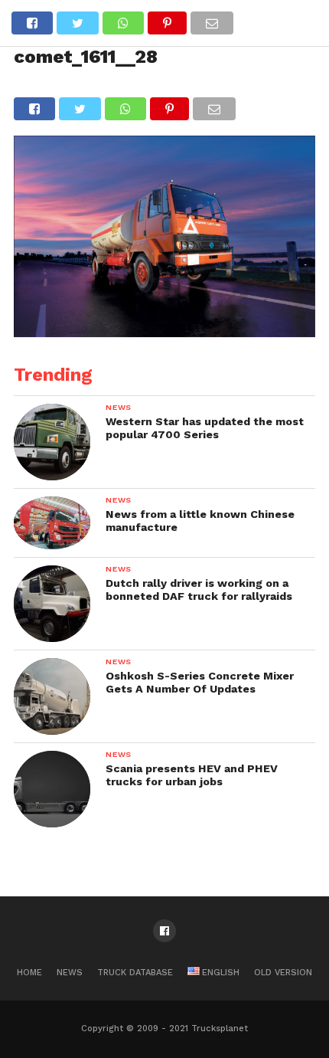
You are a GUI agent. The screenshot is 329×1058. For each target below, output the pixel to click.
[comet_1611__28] (164, 332)
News (70, 973)
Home (29, 973)
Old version (283, 973)
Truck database (135, 973)
